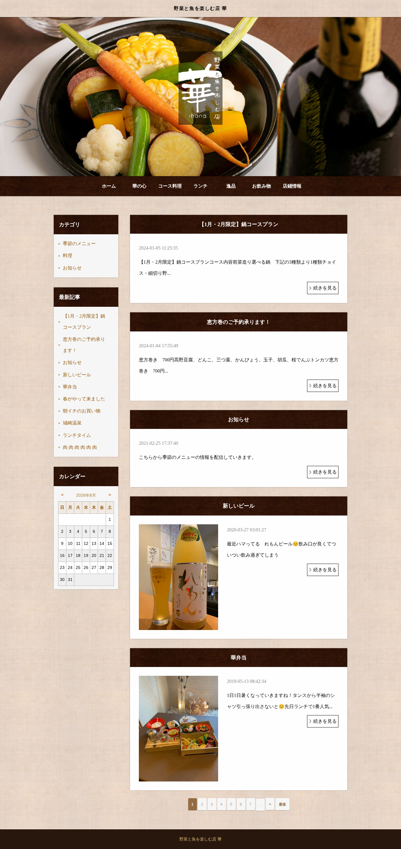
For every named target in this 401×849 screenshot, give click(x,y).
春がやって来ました (84, 398)
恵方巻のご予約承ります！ (84, 345)
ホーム (109, 185)
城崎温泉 (72, 422)
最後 (282, 804)
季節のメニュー (79, 243)
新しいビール (77, 374)
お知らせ (72, 267)
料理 (67, 255)
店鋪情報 (292, 185)
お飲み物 (261, 185)
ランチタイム (77, 435)
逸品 (231, 185)
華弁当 (70, 386)
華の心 (139, 185)
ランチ (200, 185)
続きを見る (325, 287)
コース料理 (170, 185)
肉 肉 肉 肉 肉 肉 (80, 447)
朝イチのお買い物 (81, 410)
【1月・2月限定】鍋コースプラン (84, 322)
